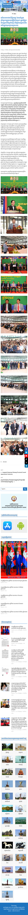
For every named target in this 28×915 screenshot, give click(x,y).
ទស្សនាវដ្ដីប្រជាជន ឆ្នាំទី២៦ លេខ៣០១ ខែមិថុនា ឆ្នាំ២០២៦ (12, 588)
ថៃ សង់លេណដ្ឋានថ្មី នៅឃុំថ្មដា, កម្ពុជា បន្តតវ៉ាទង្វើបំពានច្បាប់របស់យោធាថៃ (18, 640)
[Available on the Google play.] (20, 526)
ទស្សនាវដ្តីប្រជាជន (6, 537)
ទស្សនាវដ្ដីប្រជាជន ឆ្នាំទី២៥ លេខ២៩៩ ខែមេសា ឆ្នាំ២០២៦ (12, 604)
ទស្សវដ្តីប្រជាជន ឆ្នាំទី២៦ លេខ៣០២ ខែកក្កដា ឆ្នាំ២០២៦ (14, 581)
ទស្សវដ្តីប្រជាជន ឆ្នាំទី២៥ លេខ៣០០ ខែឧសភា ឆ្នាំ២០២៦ (11, 596)
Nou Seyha (18, 50)
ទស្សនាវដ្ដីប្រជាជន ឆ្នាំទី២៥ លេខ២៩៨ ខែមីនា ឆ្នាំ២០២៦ (14, 612)
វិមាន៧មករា (7, 4)
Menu (15, 14)
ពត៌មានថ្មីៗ (5, 462)
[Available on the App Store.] (7, 526)
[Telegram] (26, 452)
